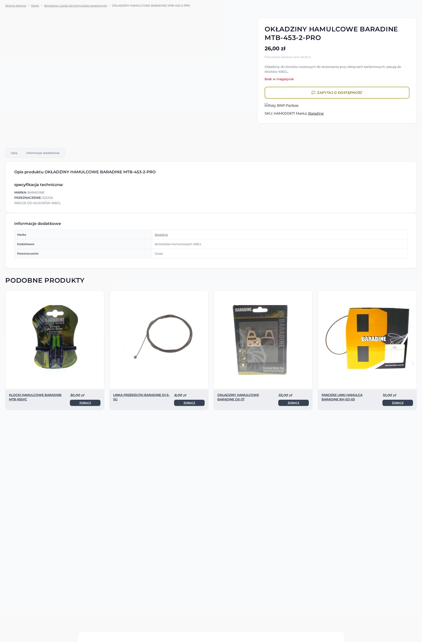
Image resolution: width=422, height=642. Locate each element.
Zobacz (85, 402)
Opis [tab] (14, 153)
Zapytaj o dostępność (340, 92)
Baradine (316, 113)
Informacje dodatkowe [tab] (43, 153)
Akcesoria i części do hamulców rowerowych (75, 5)
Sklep (35, 5)
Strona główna (15, 5)
